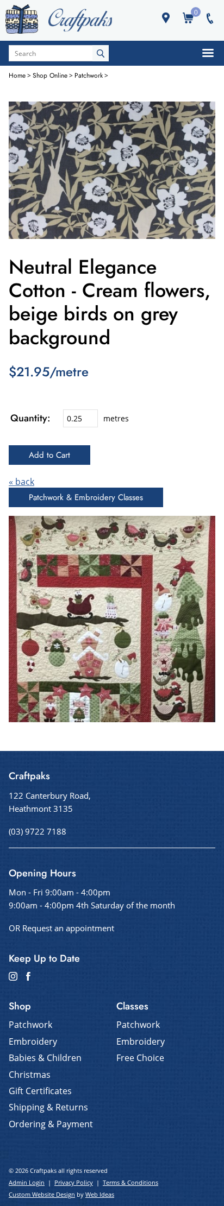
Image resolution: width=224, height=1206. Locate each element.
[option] (112, 170)
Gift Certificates (40, 1091)
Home (17, 75)
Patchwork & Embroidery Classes (86, 497)
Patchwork (88, 75)
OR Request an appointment (61, 928)
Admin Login (27, 1182)
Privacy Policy (73, 1182)
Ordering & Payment (51, 1124)
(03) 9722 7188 (37, 831)
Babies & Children (45, 1058)
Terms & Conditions (130, 1182)
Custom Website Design (42, 1194)
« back (21, 482)
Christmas (30, 1075)
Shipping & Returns (48, 1107)
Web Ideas (99, 1194)
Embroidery (33, 1041)
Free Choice (140, 1058)
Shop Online (50, 75)
